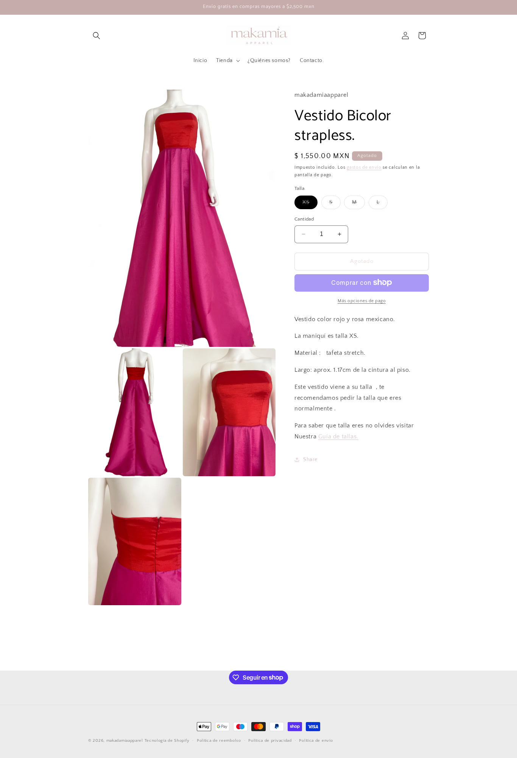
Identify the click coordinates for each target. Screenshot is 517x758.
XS (310, 204)
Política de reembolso (219, 740)
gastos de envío (364, 167)
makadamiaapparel (124, 740)
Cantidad (304, 219)
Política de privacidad (269, 740)
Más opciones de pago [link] (362, 300)
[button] (96, 35)
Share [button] (310, 460)
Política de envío (316, 740)
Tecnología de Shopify (167, 740)
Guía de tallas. (338, 436)
